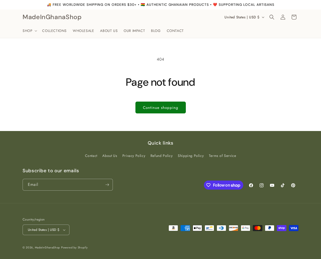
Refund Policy (161, 155)
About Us (109, 155)
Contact (91, 155)
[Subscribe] (107, 185)
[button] (29, 30)
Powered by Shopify (74, 247)
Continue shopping (160, 107)
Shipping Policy (191, 155)
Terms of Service (222, 155)
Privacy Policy (133, 155)
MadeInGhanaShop (47, 247)
